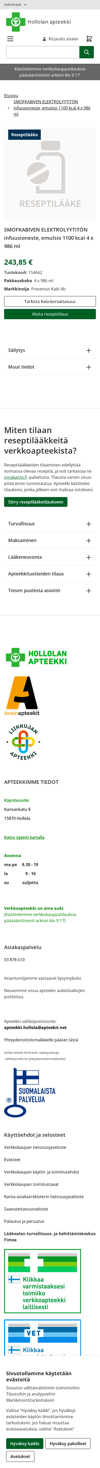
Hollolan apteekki (49, 21)
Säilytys (16, 350)
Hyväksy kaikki (24, 1443)
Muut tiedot (21, 367)
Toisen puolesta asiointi (34, 590)
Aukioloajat (12, 4)
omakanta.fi (15, 477)
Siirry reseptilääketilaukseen (35, 502)
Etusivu (11, 95)
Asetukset (20, 1456)
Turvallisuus (21, 523)
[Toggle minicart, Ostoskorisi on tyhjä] (89, 38)
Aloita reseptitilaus (50, 314)
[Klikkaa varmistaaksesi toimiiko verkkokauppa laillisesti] (50, 1281)
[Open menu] (10, 39)
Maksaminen (22, 540)
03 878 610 (14, 959)
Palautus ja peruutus (24, 1221)
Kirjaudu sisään (63, 39)
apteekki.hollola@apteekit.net (35, 1027)
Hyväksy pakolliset (68, 1443)
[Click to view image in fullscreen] (50, 173)
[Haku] (86, 52)
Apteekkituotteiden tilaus (36, 574)
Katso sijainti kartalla (24, 837)
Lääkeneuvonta (25, 557)
